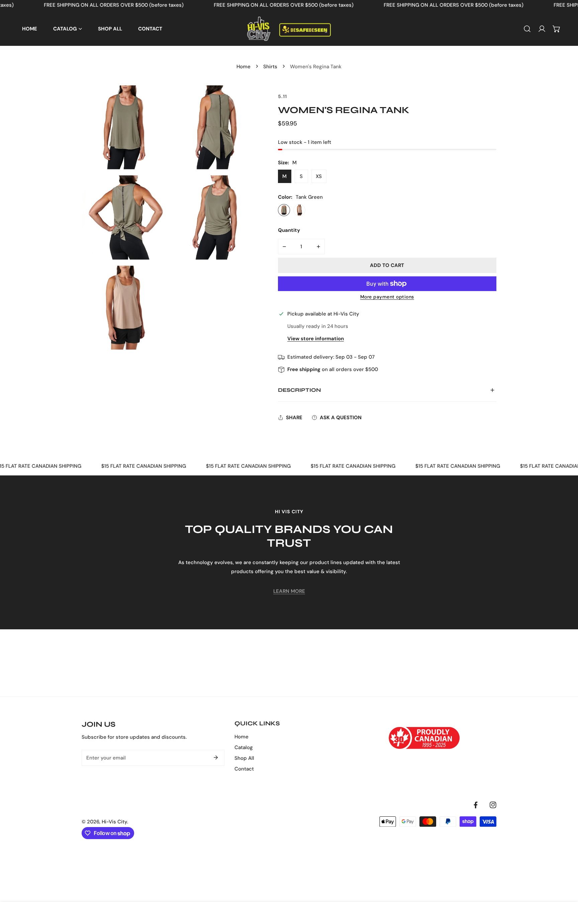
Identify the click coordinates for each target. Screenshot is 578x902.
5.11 (282, 96)
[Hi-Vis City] (289, 29)
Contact (244, 768)
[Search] (527, 28)
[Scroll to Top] (566, 866)
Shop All (244, 758)
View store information (315, 339)
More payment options (387, 297)
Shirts (270, 66)
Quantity (289, 230)
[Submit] (216, 757)
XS (319, 176)
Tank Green (284, 210)
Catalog (243, 747)
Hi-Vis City (114, 821)
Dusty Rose (299, 210)
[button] (556, 28)
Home (243, 66)
